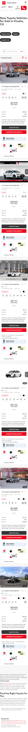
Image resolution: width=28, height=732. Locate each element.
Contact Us (5, 40)
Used (11, 7)
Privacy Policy (19, 723)
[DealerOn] (5, 718)
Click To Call (14, 127)
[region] (14, 116)
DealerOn (12, 720)
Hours (24, 723)
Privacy (21, 720)
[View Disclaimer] (15, 97)
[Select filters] (23, 57)
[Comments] (23, 97)
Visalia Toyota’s (8, 683)
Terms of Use (13, 723)
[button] (23, 8)
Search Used (5, 34)
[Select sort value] (25, 57)
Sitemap (17, 720)
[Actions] (25, 86)
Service (17, 8)
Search (21, 51)
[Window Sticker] (25, 97)
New (4, 7)
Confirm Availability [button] (14, 132)
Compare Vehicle (9, 156)
